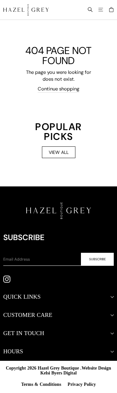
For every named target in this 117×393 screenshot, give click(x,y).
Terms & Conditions (41, 384)
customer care (27, 315)
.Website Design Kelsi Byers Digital (75, 370)
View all (59, 152)
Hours (13, 351)
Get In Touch (23, 333)
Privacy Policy (82, 384)
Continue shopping (58, 89)
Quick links (22, 296)
